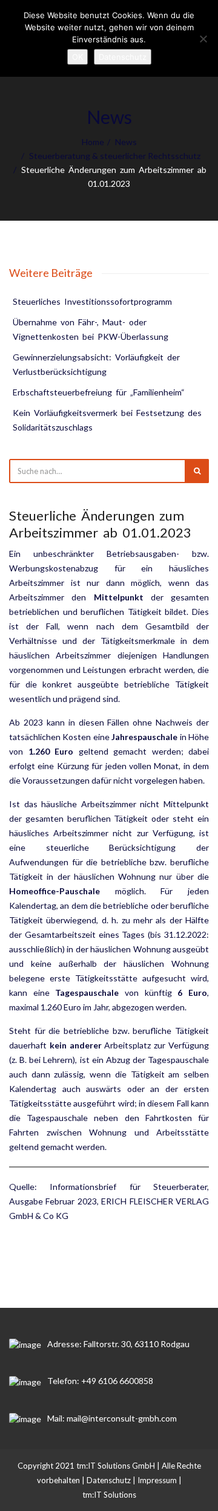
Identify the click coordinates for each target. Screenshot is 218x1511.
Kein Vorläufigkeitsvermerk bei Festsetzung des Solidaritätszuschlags (108, 420)
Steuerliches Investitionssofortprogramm (92, 301)
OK (77, 57)
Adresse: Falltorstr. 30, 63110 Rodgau (118, 1344)
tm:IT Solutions (109, 1495)
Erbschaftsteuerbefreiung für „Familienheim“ (99, 392)
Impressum (157, 1480)
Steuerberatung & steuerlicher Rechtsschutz (114, 156)
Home (93, 142)
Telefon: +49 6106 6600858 (100, 1381)
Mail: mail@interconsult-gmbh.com (112, 1418)
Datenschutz (109, 1480)
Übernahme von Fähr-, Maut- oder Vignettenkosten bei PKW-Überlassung (90, 329)
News (126, 142)
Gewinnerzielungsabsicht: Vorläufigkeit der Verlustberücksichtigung (97, 364)
